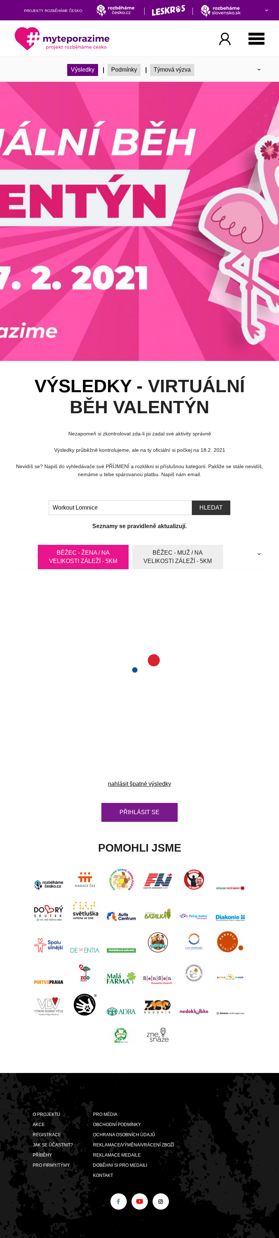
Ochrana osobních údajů (124, 1134)
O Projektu (46, 1114)
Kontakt (103, 1175)
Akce (39, 1124)
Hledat (211, 508)
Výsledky (82, 70)
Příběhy (42, 1155)
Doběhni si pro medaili (120, 1165)
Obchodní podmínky (117, 1124)
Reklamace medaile (117, 1155)
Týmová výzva (172, 70)
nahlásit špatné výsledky (139, 784)
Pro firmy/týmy (51, 1165)
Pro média (105, 1114)
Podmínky (124, 70)
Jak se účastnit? (53, 1144)
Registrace (47, 1134)
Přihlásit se (139, 812)
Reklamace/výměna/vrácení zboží (133, 1144)
